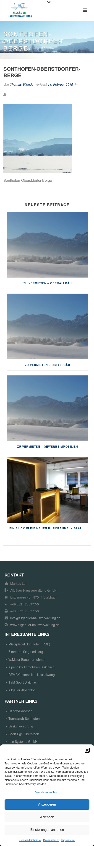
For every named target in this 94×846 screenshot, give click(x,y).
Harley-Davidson (20, 711)
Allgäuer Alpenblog (22, 690)
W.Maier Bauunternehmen (27, 659)
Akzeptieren (47, 804)
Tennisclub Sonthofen (24, 718)
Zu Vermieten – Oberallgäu (48, 283)
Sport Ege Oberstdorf (23, 734)
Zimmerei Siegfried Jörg (25, 651)
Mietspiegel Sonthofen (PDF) (29, 644)
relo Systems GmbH (22, 741)
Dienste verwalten (46, 792)
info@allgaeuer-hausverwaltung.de (35, 618)
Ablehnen (47, 817)
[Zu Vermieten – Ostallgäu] (47, 326)
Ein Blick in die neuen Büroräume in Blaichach (48, 528)
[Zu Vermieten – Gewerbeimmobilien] (47, 408)
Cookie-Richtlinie (30, 840)
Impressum (68, 840)
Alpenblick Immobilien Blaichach (31, 667)
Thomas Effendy (21, 84)
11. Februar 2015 (60, 84)
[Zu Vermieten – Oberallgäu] (47, 245)
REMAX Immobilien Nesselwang (31, 674)
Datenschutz (51, 840)
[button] (87, 750)
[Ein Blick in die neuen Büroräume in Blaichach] (47, 489)
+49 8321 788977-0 (24, 604)
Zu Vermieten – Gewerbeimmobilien (47, 446)
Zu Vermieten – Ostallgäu (47, 365)
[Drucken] (7, 94)
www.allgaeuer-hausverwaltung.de (35, 625)
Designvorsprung (20, 726)
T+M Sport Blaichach (23, 682)
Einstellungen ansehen (47, 830)
